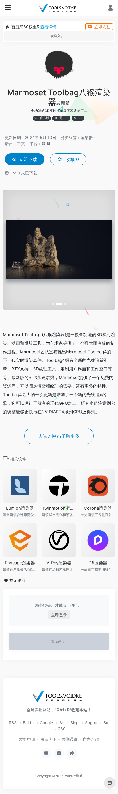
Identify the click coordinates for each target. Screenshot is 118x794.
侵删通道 (70, 739)
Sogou (91, 722)
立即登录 (59, 614)
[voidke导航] (59, 8)
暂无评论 (17, 580)
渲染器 (87, 137)
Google (46, 722)
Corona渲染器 (98, 508)
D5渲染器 (97, 562)
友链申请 (27, 739)
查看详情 (48, 26)
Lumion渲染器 (20, 508)
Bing (74, 722)
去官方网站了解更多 (59, 436)
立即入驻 (102, 26)
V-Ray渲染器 (58, 562)
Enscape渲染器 (20, 562)
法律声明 (48, 739)
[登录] (110, 8)
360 (62, 728)
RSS (13, 722)
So (61, 722)
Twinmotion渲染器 (59, 508)
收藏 (71, 159)
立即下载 (28, 159)
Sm (106, 722)
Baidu (28, 722)
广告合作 (91, 739)
